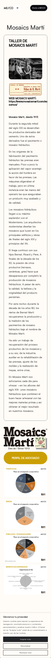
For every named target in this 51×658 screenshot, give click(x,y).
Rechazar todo (26, 653)
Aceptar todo (25, 639)
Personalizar (25, 646)
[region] (25, 635)
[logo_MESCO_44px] (8, 8)
